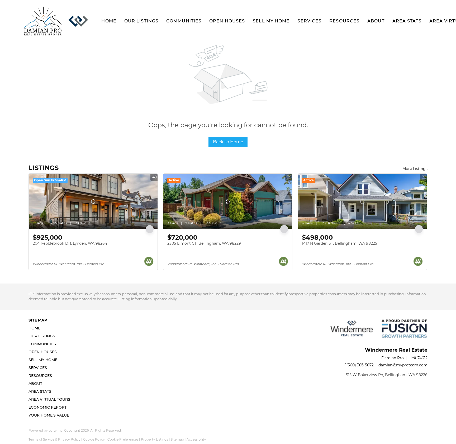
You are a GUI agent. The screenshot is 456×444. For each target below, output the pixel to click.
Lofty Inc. (56, 430)
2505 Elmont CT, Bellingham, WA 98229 (204, 243)
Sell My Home (271, 20)
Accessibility (196, 439)
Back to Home (228, 141)
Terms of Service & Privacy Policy (54, 439)
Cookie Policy (94, 439)
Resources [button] (344, 20)
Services (309, 20)
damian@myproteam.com (403, 365)
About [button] (375, 20)
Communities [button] (183, 20)
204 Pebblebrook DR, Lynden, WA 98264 (70, 243)
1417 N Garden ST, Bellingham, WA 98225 (339, 243)
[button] (43, 21)
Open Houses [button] (227, 20)
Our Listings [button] (141, 20)
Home (108, 20)
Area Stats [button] (406, 20)
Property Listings (154, 439)
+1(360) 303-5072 (358, 365)
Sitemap (177, 439)
